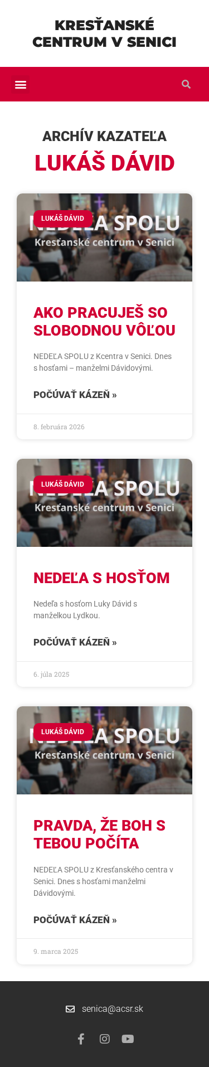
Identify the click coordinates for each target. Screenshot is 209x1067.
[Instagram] (104, 1039)
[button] (20, 84)
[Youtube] (128, 1039)
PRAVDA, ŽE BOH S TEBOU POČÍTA (99, 834)
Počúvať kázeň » (75, 394)
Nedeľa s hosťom (101, 578)
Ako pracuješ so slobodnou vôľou (104, 322)
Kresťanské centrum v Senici (104, 33)
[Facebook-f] (81, 1039)
